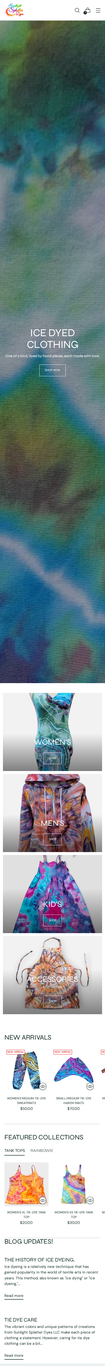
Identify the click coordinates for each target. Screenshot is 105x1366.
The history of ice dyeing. (39, 1260)
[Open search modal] (77, 10)
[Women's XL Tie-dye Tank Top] (26, 1184)
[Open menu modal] (98, 10)
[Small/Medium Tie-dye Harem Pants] (74, 1070)
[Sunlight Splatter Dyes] (14, 10)
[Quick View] (43, 1086)
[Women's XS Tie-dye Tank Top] (74, 1184)
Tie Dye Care (20, 1320)
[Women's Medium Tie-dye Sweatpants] (26, 1070)
